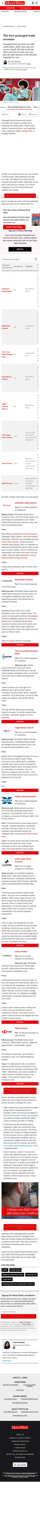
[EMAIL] (14, 1347)
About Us (20, 1437)
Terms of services (25, 1322)
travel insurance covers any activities (23, 1115)
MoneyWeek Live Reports (20, 1405)
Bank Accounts (21, 26)
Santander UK (31, 1274)
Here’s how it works (21, 69)
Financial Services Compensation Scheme (18, 1284)
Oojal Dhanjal (15, 61)
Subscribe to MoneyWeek (10, 1387)
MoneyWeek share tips (10, 1414)
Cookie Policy (20, 1450)
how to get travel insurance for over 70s (20, 1146)
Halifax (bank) (15, 1270)
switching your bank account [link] (23, 534)
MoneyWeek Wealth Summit (29, 1401)
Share (6, 114)
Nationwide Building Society (13, 1274)
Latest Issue (20, 1392)
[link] (8, 505)
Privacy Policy (20, 1446)
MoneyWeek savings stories (29, 1414)
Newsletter (34, 114)
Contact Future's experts (20, 1440)
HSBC (5, 1270)
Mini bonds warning (20, 11)
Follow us (23, 114)
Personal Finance (8, 26)
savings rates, (27, 131)
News (29, 64)
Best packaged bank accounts (19, 107)
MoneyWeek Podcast (10, 1401)
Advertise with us (20, 1453)
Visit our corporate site (28, 1476)
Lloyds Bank (7, 1279)
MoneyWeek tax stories (20, 1417)
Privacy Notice (26, 1324)
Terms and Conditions (20, 1443)
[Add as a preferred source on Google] (20, 1466)
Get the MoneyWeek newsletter (29, 1387)
